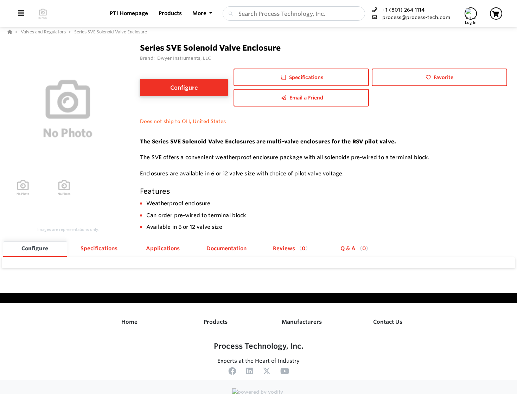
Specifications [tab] (99, 248)
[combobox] (294, 13)
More (200, 13)
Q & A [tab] (353, 248)
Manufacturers (302, 321)
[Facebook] (232, 372)
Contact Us (387, 321)
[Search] (229, 13)
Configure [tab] (34, 248)
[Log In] (471, 13)
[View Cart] (496, 13)
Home (129, 321)
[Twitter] (266, 372)
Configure (184, 87)
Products (216, 321)
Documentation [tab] (226, 248)
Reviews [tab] (289, 248)
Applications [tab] (163, 248)
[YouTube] (284, 372)
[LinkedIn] (249, 372)
